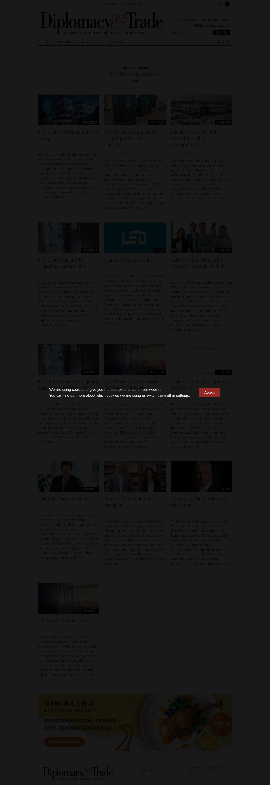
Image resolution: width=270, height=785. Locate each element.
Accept (209, 392)
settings (182, 395)
